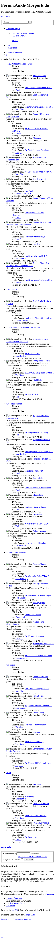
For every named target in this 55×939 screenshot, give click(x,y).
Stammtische (38, 478)
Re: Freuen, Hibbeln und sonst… (39, 763)
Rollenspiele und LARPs (43, 643)
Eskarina (19, 727)
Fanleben (36, 244)
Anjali (18, 765)
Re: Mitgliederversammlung (36, 432)
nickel (18, 639)
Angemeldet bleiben (12, 859)
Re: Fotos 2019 (31, 394)
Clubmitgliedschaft (14, 404)
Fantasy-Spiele (39, 602)
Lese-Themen (12, 289)
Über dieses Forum (41, 803)
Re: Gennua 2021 (32, 353)
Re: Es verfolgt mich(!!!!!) (36, 256)
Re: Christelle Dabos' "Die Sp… (38, 576)
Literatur (36, 732)
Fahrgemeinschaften (41, 361)
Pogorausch (20, 617)
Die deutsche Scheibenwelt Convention (23, 327)
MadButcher (20, 356)
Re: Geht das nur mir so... (35, 815)
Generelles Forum (40, 676)
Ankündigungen (39, 531)
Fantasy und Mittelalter (16, 552)
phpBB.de (30, 915)
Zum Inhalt (5, 16)
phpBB (15, 910)
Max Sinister (20, 109)
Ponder (18, 90)
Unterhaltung (38, 713)
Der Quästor (20, 545)
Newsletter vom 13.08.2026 (36, 524)
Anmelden (6, 847)
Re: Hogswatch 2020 (34, 471)
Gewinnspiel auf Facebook (36, 543)
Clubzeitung (38, 495)
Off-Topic (10, 665)
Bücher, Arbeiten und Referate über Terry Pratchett (28, 223)
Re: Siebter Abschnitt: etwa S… (38, 318)
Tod (17, 217)
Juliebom (50, 894)
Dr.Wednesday (21, 320)
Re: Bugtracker (31, 837)
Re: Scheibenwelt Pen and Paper (38, 655)
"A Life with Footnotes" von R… (39, 172)
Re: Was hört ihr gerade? (35, 725)
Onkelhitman (20, 799)
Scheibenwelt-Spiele (41, 179)
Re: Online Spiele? (33, 614)
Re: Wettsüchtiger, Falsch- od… (38, 150)
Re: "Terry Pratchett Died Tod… (38, 87)
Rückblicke (37, 380)
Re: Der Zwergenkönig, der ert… (39, 107)
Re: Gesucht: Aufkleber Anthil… (39, 280)
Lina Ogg (19, 239)
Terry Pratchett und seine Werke (19, 64)
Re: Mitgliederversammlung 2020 (39, 451)
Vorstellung (29, 796)
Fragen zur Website (41, 823)
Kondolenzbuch (39, 75)
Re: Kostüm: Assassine (34, 636)
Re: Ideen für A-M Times (35, 507)
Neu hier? (37, 784)
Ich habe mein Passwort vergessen (32, 856)
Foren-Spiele (38, 696)
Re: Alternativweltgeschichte (37, 689)
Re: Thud (29, 191)
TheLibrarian (21, 375)
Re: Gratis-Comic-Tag (34, 741)
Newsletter (37, 514)
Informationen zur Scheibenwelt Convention (27, 340)
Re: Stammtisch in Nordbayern (38, 488)
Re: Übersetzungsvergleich (36, 237)
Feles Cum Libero (23, 193)
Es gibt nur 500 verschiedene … (38, 705)
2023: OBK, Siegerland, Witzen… (39, 373)
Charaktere (37, 138)
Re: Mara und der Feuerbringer (38, 595)
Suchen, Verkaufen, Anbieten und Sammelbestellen (27, 264)
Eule (17, 152)
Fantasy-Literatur (40, 564)
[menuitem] (23, 33)
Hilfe (8, 772)
